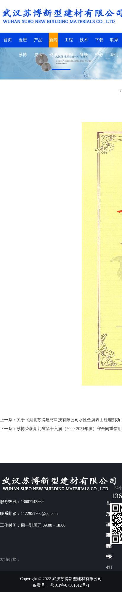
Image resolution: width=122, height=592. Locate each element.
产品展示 (38, 42)
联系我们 (114, 42)
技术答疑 (84, 42)
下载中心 (99, 42)
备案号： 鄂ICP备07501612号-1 (61, 585)
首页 (8, 40)
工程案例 (69, 42)
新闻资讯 (53, 42)
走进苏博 (23, 42)
